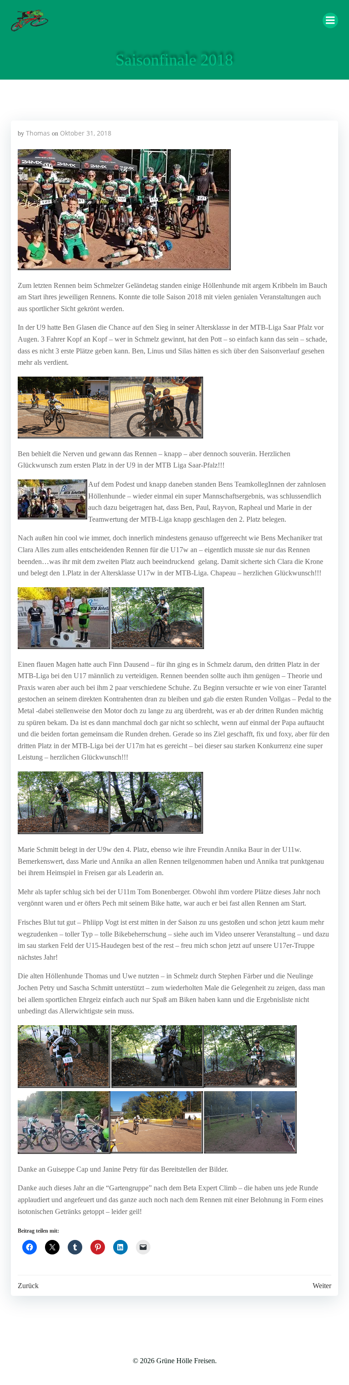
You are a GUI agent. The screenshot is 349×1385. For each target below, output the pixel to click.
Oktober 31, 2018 (85, 133)
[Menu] (330, 20)
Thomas (38, 133)
